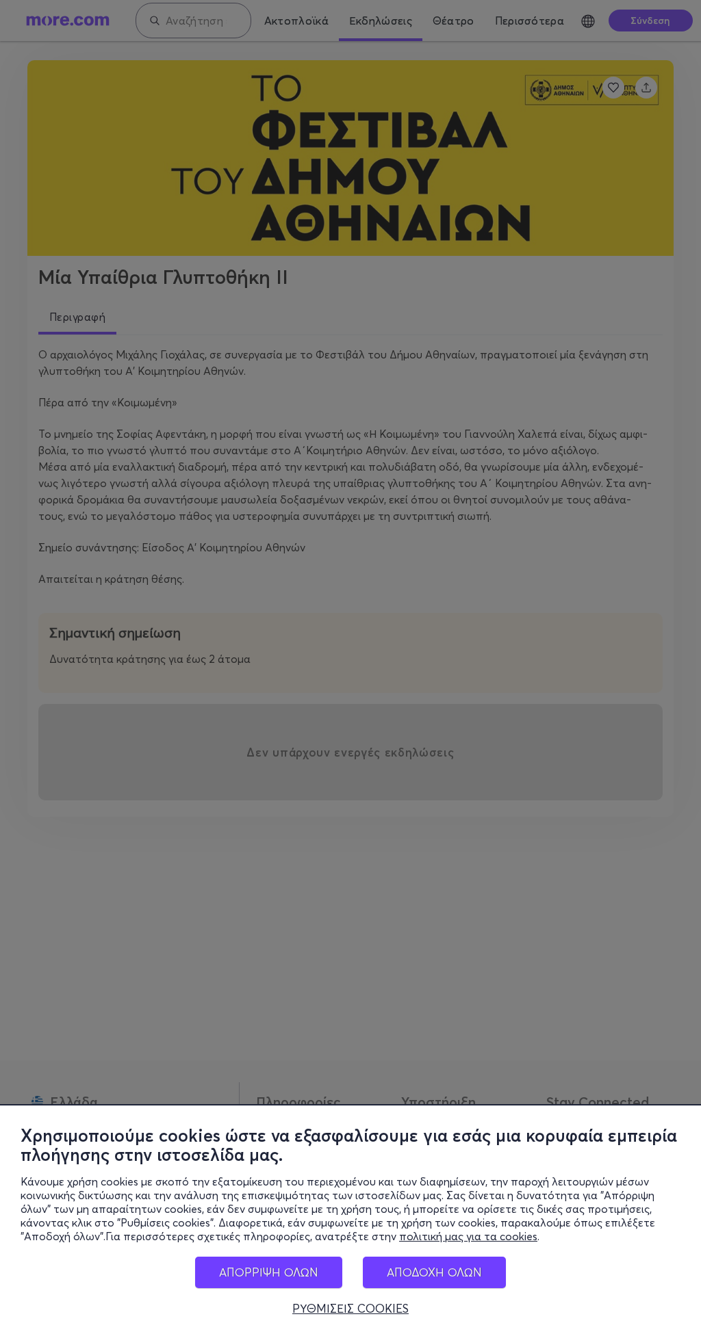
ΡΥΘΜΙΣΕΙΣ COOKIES (350, 1308)
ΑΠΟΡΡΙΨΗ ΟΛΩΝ (268, 1272)
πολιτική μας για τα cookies (468, 1236)
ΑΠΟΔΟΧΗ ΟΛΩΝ (434, 1272)
